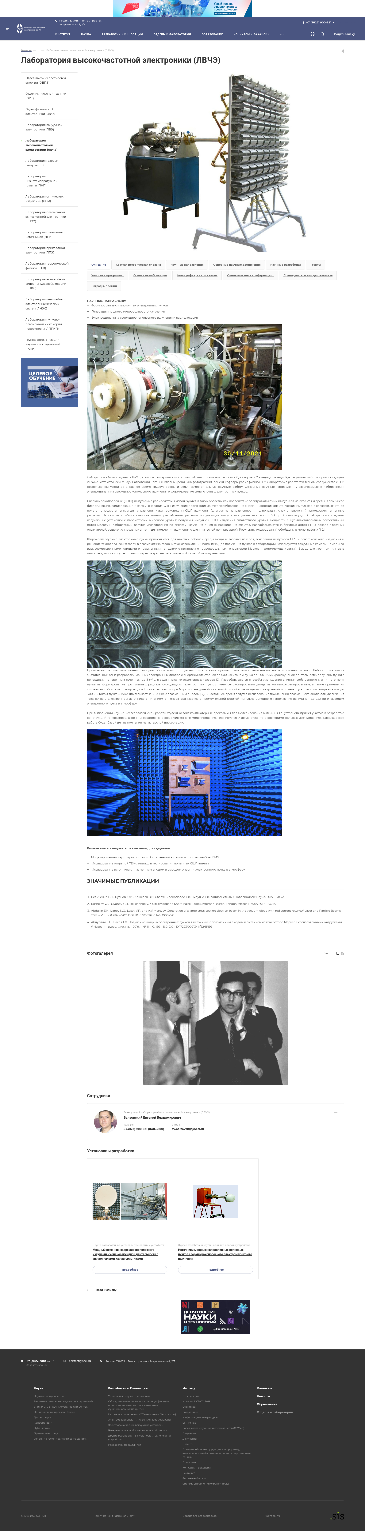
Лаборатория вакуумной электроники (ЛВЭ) (44, 127)
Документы (189, 1438)
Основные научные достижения (237, 264)
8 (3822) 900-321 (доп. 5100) (144, 1129)
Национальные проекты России (54, 1411)
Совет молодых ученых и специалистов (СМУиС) (213, 1427)
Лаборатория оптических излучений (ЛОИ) (44, 199)
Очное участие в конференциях (250, 275)
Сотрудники (190, 1411)
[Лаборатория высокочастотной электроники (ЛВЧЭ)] (215, 162)
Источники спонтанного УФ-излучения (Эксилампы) (142, 1414)
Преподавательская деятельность (307, 275)
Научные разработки (285, 264)
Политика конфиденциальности (114, 1515)
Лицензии (189, 1433)
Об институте (191, 1395)
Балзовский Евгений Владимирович (152, 1117)
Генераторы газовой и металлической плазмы (137, 1430)
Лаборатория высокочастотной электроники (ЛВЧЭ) (41, 145)
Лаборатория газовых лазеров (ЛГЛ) (41, 163)
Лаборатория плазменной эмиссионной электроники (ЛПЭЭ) (45, 216)
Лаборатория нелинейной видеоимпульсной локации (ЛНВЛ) (45, 283)
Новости (263, 1396)
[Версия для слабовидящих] (312, 34)
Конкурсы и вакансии (196, 1467)
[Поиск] (322, 34)
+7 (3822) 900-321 (318, 22)
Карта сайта (272, 1515)
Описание (98, 264)
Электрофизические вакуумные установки (135, 1424)
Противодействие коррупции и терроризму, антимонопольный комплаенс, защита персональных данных (217, 1453)
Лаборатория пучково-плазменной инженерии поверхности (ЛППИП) (43, 324)
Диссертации (42, 1417)
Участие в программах (107, 275)
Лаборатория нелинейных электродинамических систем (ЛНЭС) (45, 303)
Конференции (43, 1422)
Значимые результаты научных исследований (63, 1401)
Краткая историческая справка (138, 264)
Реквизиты (189, 1472)
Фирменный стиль (194, 1478)
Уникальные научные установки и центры (61, 1406)
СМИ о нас (189, 1422)
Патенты (188, 1443)
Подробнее (130, 1269)
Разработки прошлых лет (124, 1444)
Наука (38, 1388)
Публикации (42, 1427)
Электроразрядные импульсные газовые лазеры (139, 1419)
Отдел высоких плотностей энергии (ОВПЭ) (45, 80)
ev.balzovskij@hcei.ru (188, 1129)
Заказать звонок (348, 22)
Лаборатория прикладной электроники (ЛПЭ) (45, 250)
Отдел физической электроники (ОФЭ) (40, 111)
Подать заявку (344, 34)
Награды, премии (104, 286)
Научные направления (187, 264)
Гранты (315, 264)
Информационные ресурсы (200, 1417)
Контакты (264, 1388)
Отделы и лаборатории (275, 1412)
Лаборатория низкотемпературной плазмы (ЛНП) (41, 180)
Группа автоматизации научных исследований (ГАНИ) (42, 344)
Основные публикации (150, 275)
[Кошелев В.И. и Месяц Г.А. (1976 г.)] (215, 1023)
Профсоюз (189, 1462)
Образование (267, 1404)
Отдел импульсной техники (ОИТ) (45, 96)
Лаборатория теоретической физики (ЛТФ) (47, 266)
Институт (189, 1388)
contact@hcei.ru (80, 1361)
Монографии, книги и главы (197, 275)
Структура (189, 1406)
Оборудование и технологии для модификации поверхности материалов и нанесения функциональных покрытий (138, 1405)
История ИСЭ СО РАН (196, 1401)
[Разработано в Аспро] (336, 1516)
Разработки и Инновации (128, 1388)
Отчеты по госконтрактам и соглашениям (60, 1438)
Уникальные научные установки (129, 1395)
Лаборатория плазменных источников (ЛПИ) (45, 234)
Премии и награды (46, 1433)
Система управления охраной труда (205, 1483)
